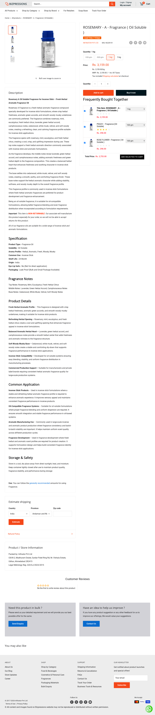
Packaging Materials (50, 683)
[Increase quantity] (107, 83)
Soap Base (83, 11)
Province (35, 508)
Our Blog (8, 671)
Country (12, 508)
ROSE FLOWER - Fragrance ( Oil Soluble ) (110, 141)
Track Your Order (99, 11)
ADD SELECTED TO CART (132, 157)
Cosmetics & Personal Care (52, 675)
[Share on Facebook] (131, 42)
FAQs (80, 675)
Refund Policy (14, 534)
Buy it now (131, 93)
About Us (9, 667)
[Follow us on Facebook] (72, 702)
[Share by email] (144, 42)
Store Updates (11, 675)
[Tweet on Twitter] (140, 42)
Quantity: (87, 84)
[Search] (112, 4)
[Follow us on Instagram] (81, 702)
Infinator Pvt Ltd (90, 43)
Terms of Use (10, 704)
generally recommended (39, 483)
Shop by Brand (50, 11)
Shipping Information (87, 667)
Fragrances (46, 679)
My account (125, 5)
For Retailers (69, 11)
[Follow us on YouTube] (90, 702)
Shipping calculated (111, 76)
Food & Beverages (49, 671)
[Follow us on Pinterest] (85, 702)
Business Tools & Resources (89, 686)
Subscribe (121, 685)
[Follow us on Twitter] (76, 702)
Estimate (16, 522)
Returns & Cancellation (87, 671)
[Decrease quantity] (94, 83)
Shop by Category (29, 11)
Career (7, 679)
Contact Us (82, 679)
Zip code (57, 508)
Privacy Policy (22, 704)
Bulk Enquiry (46, 686)
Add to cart (98, 93)
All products (16, 18)
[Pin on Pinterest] (135, 42)
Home (7, 18)
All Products (10, 11)
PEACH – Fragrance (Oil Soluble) (107, 125)
